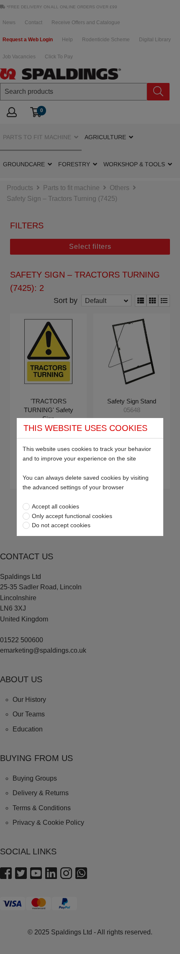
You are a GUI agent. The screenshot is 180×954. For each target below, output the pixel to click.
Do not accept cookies (61, 525)
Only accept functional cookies (72, 516)
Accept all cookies (55, 506)
